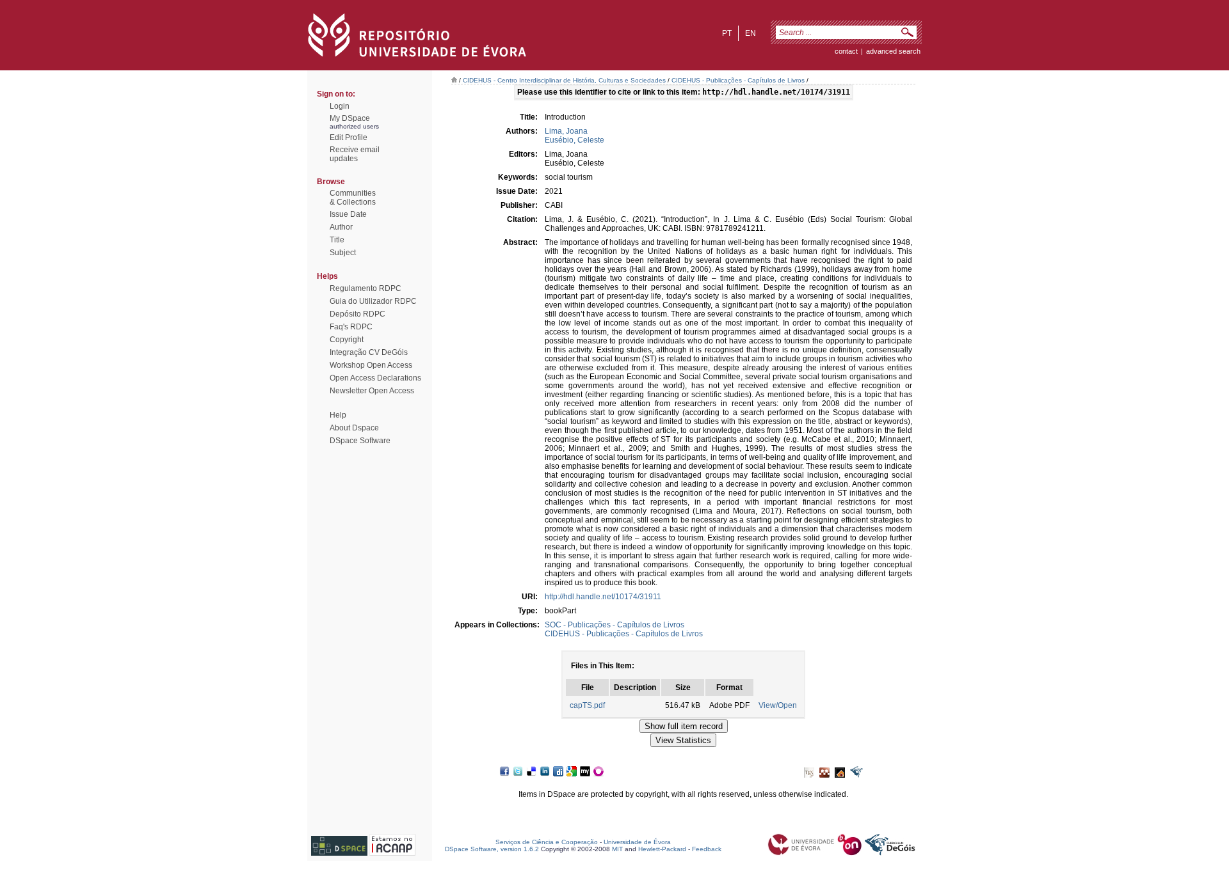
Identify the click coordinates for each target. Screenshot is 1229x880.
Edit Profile (348, 137)
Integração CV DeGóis (369, 352)
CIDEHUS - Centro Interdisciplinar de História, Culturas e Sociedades (564, 80)
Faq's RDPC (351, 326)
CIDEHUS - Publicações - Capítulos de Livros (738, 80)
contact (846, 51)
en (750, 33)
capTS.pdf (587, 705)
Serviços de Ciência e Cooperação (546, 841)
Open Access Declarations (375, 377)
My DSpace (350, 118)
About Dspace (354, 427)
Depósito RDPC (357, 314)
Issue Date (348, 214)
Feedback (706, 848)
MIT (617, 848)
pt (727, 33)
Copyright (347, 339)
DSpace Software (360, 440)
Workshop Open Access (371, 365)
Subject (343, 252)
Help (338, 415)
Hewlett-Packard (662, 848)
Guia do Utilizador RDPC (373, 301)
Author (341, 227)
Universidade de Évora (637, 841)
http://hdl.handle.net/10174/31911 (603, 596)
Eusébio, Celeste (574, 140)
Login (339, 106)
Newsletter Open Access (372, 390)
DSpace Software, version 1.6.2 (492, 848)
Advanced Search (893, 51)
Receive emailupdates (355, 154)
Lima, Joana (566, 131)
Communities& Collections (353, 198)
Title (337, 239)
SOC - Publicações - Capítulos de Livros (614, 624)
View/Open (778, 705)
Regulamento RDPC (365, 288)
